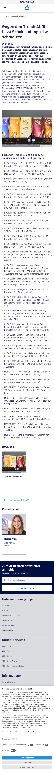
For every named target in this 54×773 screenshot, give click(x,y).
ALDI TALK (6, 646)
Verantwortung (8, 625)
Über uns (6, 605)
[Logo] (27, 7)
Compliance (7, 620)
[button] (5, 8)
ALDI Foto (6, 651)
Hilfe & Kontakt (8, 682)
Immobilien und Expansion (13, 615)
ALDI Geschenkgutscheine (13, 666)
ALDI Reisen (7, 656)
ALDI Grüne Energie (10, 661)
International (7, 630)
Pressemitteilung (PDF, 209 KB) (18, 499)
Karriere (5, 610)
